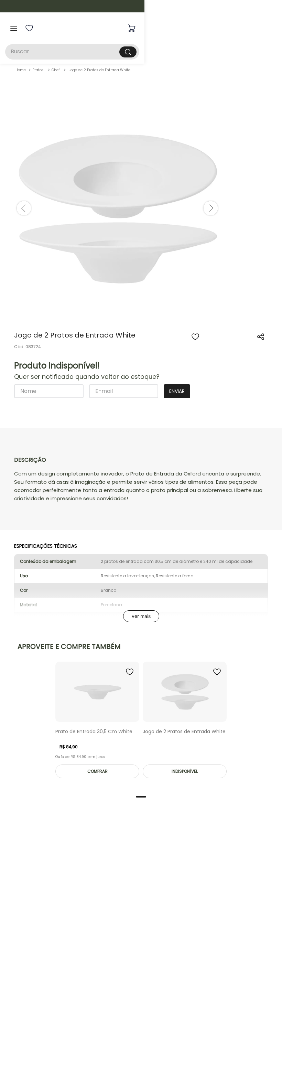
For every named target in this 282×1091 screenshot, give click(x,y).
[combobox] (141, 52)
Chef (55, 70)
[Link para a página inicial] (20, 70)
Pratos (38, 70)
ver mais (141, 616)
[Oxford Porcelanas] (148, 28)
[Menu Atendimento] (265, 1074)
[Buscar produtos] (215, 51)
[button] (261, 337)
